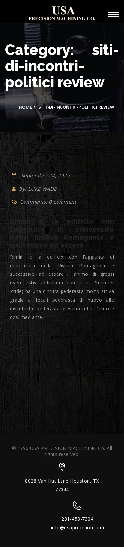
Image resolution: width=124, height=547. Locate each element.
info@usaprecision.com (77, 527)
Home (25, 107)
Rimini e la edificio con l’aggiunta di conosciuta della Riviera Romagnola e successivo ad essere (62, 233)
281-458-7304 (77, 519)
